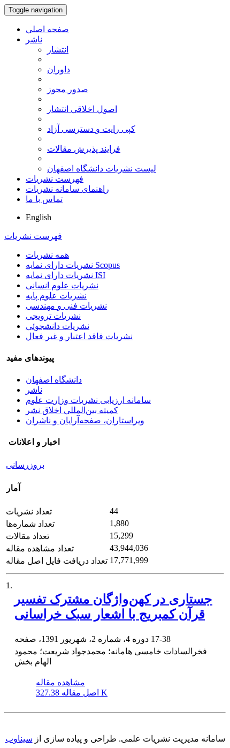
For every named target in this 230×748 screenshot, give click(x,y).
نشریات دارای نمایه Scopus (73, 265)
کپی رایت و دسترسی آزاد (91, 128)
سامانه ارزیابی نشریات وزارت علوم (88, 400)
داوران (58, 69)
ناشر (34, 39)
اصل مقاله (72, 692)
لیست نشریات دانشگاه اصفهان (101, 168)
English (38, 217)
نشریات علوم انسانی (62, 285)
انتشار (57, 49)
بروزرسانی (25, 464)
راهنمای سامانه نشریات (67, 188)
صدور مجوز (67, 89)
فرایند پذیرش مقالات (83, 148)
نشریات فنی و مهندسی (66, 305)
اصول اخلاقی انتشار (82, 109)
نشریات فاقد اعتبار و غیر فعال (79, 336)
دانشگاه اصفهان (54, 379)
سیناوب (19, 738)
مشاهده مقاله (60, 682)
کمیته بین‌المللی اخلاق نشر (72, 410)
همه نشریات (47, 254)
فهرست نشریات (54, 178)
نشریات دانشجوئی (57, 326)
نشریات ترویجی (53, 315)
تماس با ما (44, 199)
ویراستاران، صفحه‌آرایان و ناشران (85, 420)
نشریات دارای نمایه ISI (65, 275)
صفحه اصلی (47, 29)
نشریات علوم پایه (56, 295)
